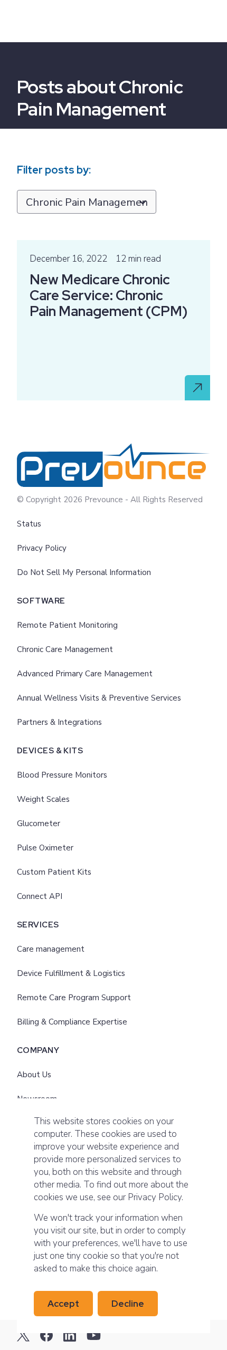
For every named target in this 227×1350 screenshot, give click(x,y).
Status (29, 524)
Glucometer (38, 823)
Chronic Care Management (65, 649)
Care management (50, 949)
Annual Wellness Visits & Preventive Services (99, 698)
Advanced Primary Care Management (85, 673)
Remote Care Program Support (74, 997)
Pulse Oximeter (45, 847)
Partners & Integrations (59, 722)
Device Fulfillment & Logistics (71, 973)
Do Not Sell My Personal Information (84, 572)
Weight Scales (43, 799)
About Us (34, 1074)
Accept (63, 1303)
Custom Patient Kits (54, 872)
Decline (127, 1303)
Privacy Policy (42, 548)
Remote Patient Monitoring (67, 625)
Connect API (39, 896)
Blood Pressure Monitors (62, 775)
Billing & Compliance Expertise (72, 1022)
